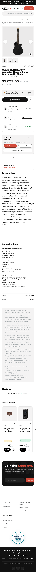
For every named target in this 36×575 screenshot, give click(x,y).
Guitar (8, 20)
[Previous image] (5, 42)
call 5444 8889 (15, 160)
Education (6, 524)
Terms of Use (13, 556)
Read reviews (5, 76)
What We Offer (7, 503)
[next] (35, 430)
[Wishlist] (18, 8)
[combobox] (18, 13)
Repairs (5, 527)
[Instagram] (13, 568)
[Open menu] (29, 8)
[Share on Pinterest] (32, 66)
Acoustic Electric (27, 20)
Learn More (25, 146)
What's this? (29, 92)
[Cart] (22, 8)
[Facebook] (18, 568)
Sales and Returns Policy (25, 503)
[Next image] (31, 42)
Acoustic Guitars (16, 20)
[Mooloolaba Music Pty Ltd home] (6, 8)
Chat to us (7, 160)
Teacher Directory (8, 520)
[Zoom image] (30, 54)
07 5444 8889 (29, 559)
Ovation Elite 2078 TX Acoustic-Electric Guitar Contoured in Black (17, 23)
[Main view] (4, 60)
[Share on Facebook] (24, 66)
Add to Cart (16, 100)
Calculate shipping (27, 118)
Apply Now (10, 146)
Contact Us (23, 511)
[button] (31, 99)
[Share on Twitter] (28, 66)
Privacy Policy (24, 507)
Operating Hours (18, 553)
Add (8, 450)
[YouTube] (22, 568)
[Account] (14, 8)
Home (3, 20)
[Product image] (10, 60)
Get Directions (26, 550)
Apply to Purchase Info (18, 150)
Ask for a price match (9, 167)
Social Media (6, 506)
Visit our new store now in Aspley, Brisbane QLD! (18, 1)
